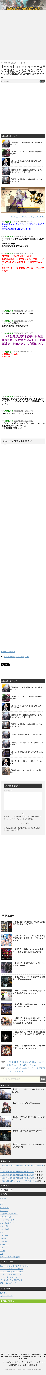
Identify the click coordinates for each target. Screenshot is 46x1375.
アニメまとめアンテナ (9, 1283)
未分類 (2, 1251)
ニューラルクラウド (7, 1223)
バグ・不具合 (4, 1229)
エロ (1, 1201)
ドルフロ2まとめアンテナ (10, 1277)
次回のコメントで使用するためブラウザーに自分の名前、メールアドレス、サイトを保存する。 (23, 818)
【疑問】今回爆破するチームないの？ (27, 1131)
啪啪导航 (40, 1166)
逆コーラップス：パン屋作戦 (10, 1257)
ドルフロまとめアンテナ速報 (11, 1269)
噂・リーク (4, 1241)
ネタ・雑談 (20, 657)
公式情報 (3, 1238)
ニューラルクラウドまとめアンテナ (14, 1266)
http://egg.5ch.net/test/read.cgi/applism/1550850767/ (28, 217)
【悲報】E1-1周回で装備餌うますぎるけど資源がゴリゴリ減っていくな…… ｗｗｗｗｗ (29, 938)
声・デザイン (4, 1244)
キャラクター (9, 657)
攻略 (27, 657)
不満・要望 (4, 1235)
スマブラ (3, 1293)
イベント (3, 1198)
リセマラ (3, 1232)
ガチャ (2, 1205)
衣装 (1, 1254)
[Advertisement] (23, 34)
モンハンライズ (6, 1296)
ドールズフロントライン (8, 1220)
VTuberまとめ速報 (8, 652)
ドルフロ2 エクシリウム (9, 1214)
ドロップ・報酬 (5, 1217)
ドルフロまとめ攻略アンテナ (11, 1274)
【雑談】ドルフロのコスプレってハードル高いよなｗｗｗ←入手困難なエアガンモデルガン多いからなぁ (29, 1020)
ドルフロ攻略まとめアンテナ (11, 1272)
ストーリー (4, 1211)
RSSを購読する (8, 1301)
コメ (42, 81)
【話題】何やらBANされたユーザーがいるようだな (18, 1181)
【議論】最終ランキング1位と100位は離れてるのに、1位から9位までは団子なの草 (29, 1034)
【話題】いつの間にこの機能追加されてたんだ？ (17, 1166)
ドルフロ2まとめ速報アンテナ (12, 1280)
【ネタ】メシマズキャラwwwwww (26, 1103)
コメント (8, 791)
